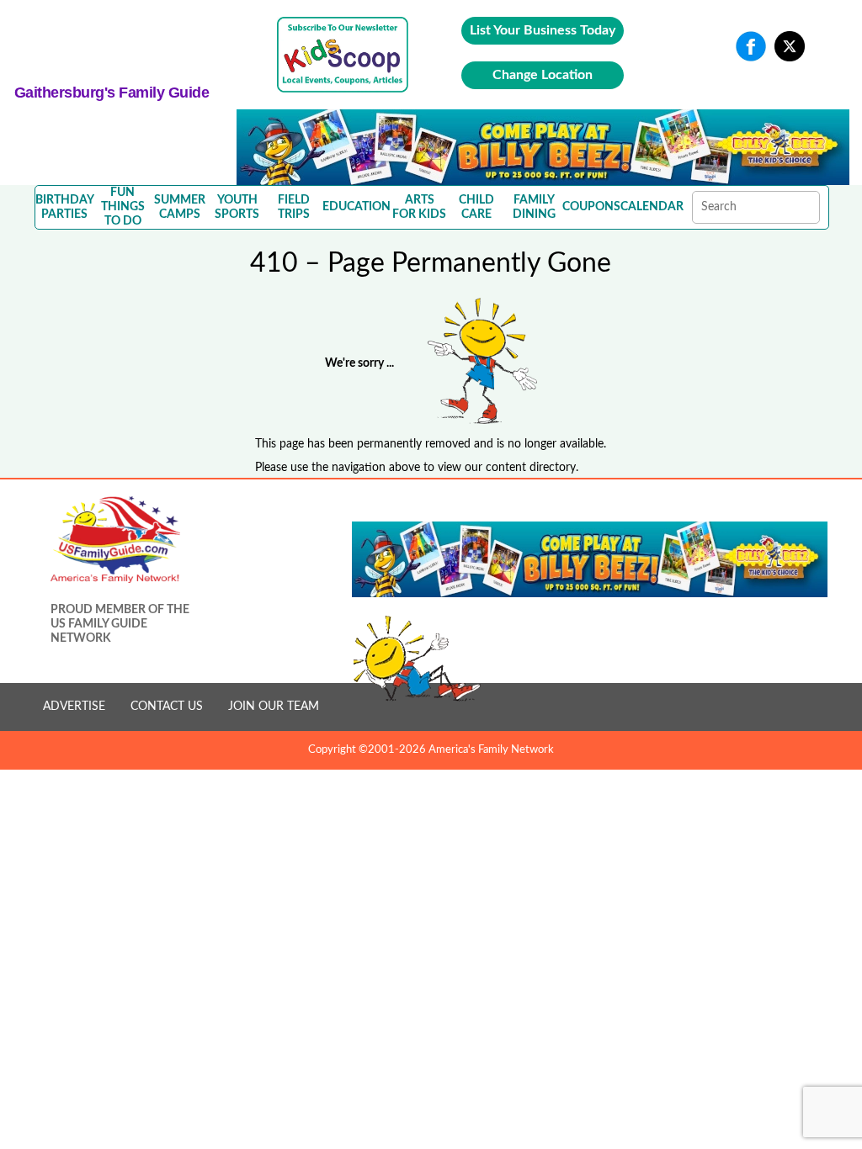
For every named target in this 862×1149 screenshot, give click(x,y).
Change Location (542, 75)
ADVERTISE (74, 706)
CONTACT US (166, 706)
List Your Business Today (542, 30)
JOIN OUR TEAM (273, 706)
